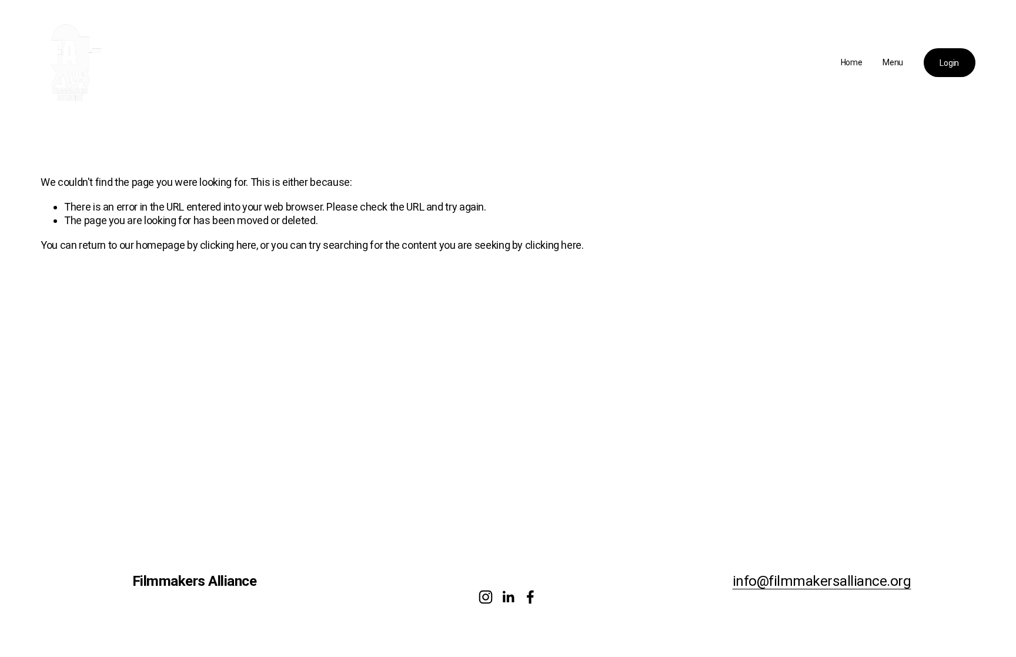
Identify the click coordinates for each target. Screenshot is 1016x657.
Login (949, 63)
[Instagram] (486, 597)
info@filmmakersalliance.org (822, 581)
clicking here (228, 245)
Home (852, 62)
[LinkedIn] (508, 597)
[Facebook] (530, 597)
